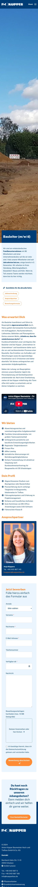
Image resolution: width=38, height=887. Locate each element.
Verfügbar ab (11, 662)
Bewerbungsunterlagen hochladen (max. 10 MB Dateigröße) (15, 714)
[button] (32, 4)
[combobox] (19, 666)
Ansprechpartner (11, 298)
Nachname (10, 627)
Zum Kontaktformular (19, 817)
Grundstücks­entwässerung (14, 884)
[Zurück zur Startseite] (12, 4)
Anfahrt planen (10, 866)
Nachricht (10, 673)
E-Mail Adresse (12, 638)
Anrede (9, 604)
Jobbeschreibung (11, 293)
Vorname (10, 615)
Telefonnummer (12, 650)
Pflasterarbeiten (10, 881)
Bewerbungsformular (12, 303)
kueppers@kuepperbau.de (14, 572)
